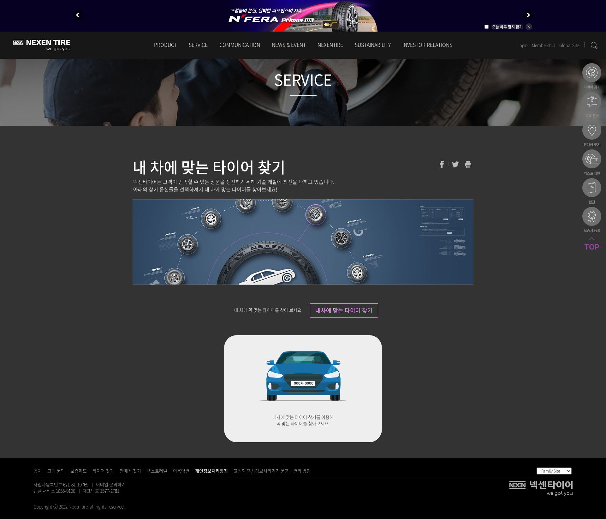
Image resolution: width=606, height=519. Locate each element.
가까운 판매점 (591, 134)
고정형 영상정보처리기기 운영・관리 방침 (272, 471)
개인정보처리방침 (211, 471)
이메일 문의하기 (111, 484)
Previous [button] (78, 15)
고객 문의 (56, 471)
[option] (303, 16)
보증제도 (78, 471)
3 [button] (303, 29)
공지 (37, 471)
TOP (591, 250)
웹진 (591, 191)
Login (522, 45)
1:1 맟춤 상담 (591, 105)
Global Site (569, 45)
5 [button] (312, 29)
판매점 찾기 (130, 471)
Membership (543, 45)
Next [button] (527, 15)
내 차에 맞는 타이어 (591, 76)
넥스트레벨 (157, 471)
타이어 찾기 (103, 471)
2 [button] (298, 29)
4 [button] (307, 29)
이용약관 (181, 471)
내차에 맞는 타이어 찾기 (344, 310)
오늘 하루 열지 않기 (507, 26)
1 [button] (293, 29)
